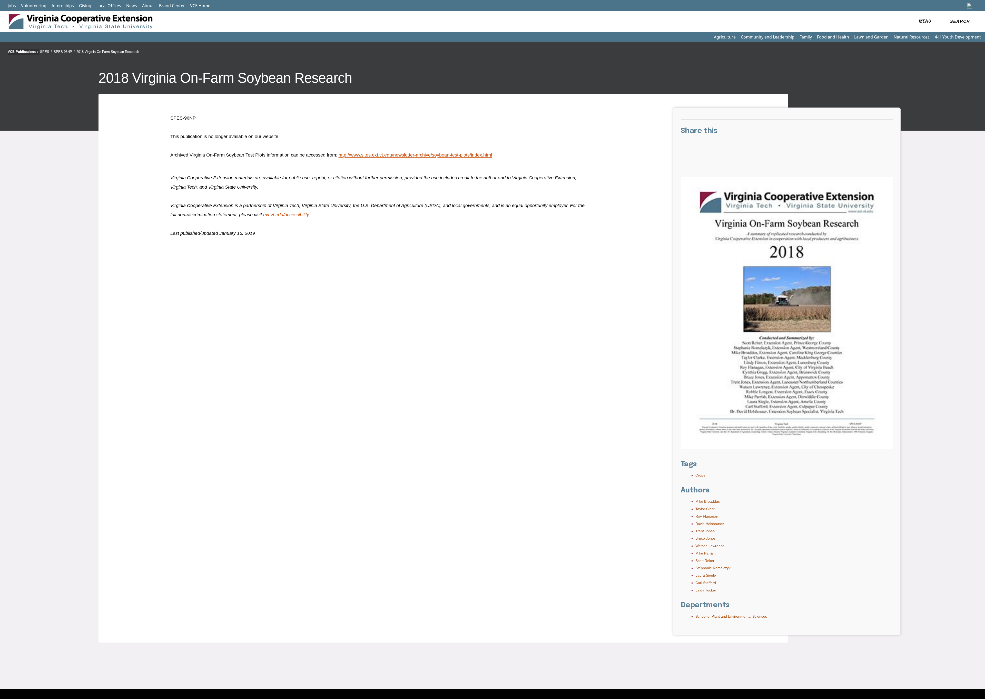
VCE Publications (23, 52)
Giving (85, 5)
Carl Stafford (705, 583)
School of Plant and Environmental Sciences (731, 616)
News (131, 5)
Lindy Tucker (705, 590)
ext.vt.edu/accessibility (286, 214)
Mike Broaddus (707, 501)
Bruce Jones (705, 538)
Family (806, 37)
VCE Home (200, 5)
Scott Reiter (704, 561)
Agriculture (725, 37)
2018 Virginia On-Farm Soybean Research (107, 52)
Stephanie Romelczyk (713, 568)
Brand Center (172, 5)
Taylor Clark (705, 509)
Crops (700, 475)
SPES (46, 52)
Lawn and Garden (871, 37)
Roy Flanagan (706, 516)
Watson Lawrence (709, 546)
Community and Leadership (767, 37)
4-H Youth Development (958, 37)
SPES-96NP (64, 52)
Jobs (12, 5)
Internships (63, 5)
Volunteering (33, 5)
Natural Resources (912, 37)
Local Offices (108, 5)
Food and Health (833, 37)
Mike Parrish (705, 553)
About (148, 5)
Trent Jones (705, 531)
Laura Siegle (705, 575)
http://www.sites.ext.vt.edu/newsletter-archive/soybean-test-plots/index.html (415, 155)
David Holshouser (709, 524)
